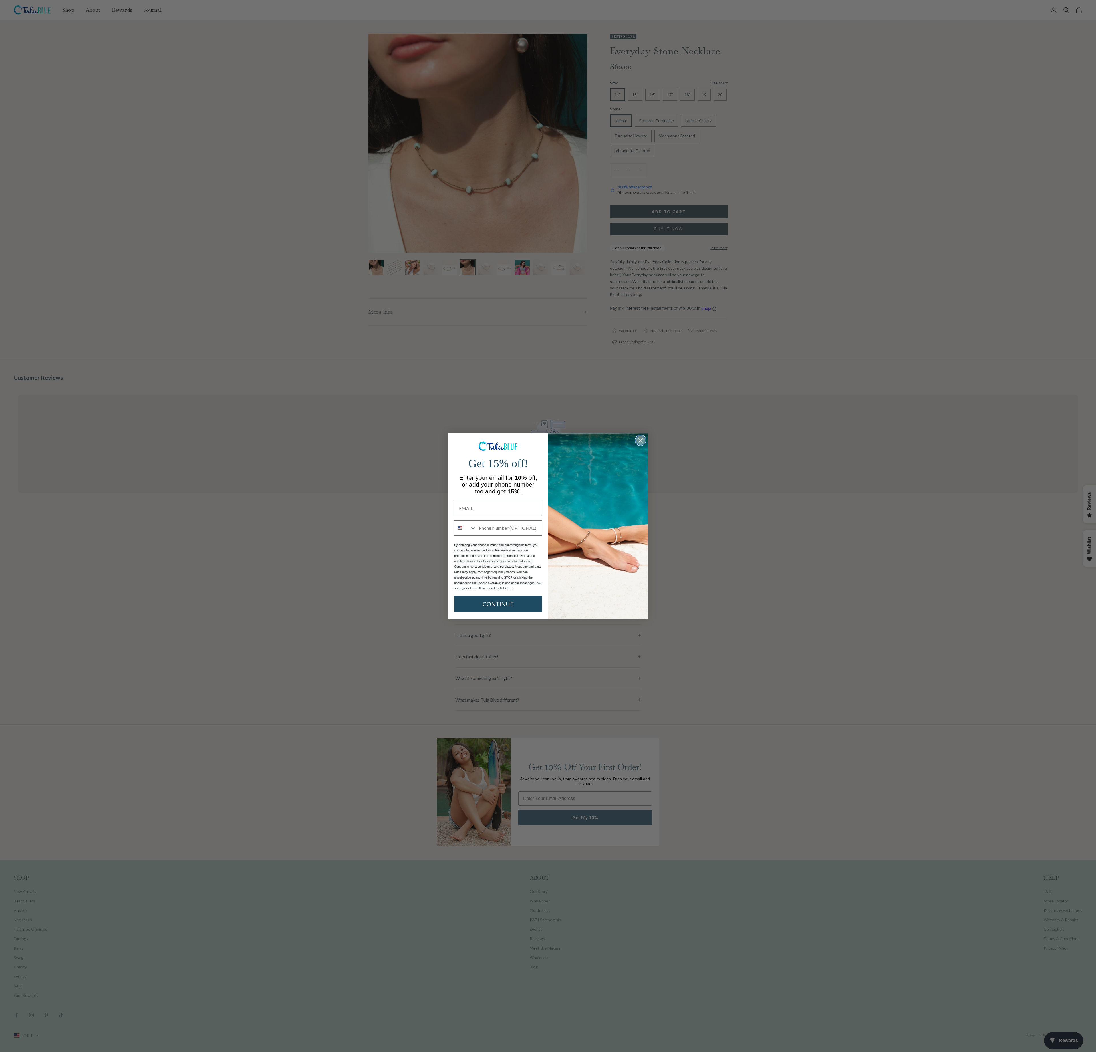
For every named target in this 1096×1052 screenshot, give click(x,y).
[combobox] (465, 528)
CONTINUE (498, 603)
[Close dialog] (641, 440)
